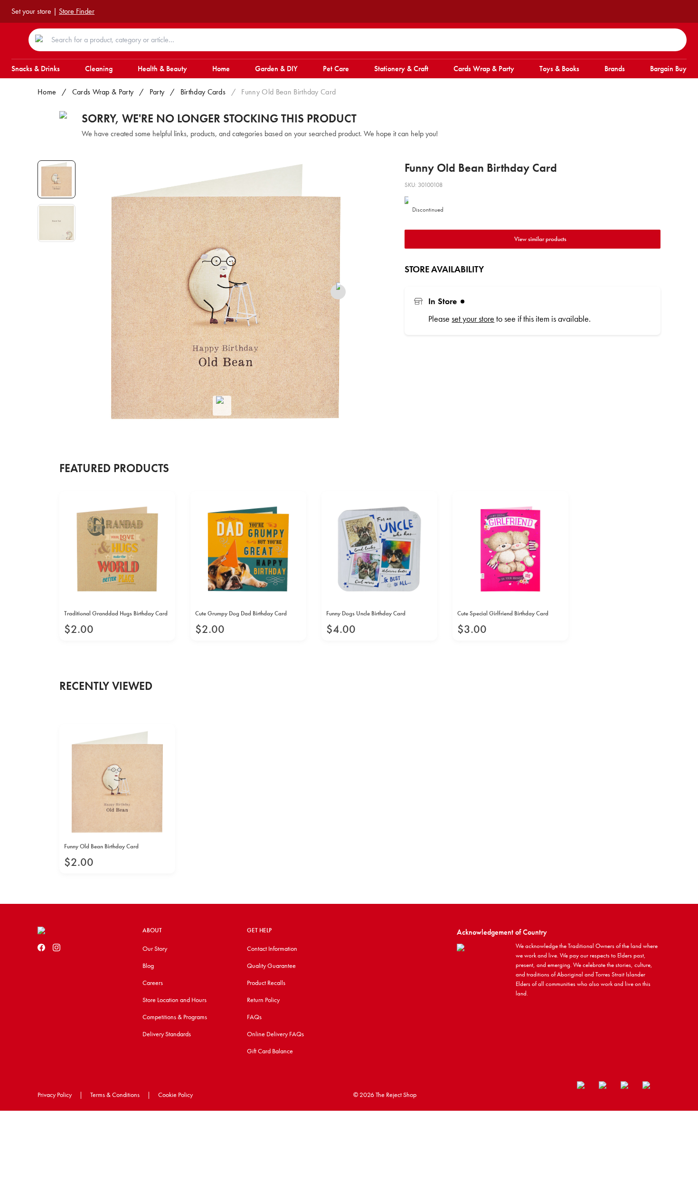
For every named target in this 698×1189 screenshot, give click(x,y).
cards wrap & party (103, 92)
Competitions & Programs (174, 1017)
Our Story (154, 948)
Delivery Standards (166, 1034)
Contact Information (272, 948)
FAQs (254, 1017)
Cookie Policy (175, 1094)
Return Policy (263, 999)
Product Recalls (266, 982)
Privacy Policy (55, 1094)
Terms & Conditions (115, 1094)
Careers (152, 982)
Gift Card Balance (270, 1051)
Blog (148, 965)
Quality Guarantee (271, 965)
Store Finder (76, 11)
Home (47, 92)
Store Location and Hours (174, 999)
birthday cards (203, 92)
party (157, 92)
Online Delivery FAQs (275, 1034)
